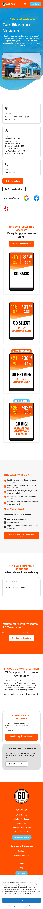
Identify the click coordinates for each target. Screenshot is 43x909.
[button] (39, 878)
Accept (21, 900)
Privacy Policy (28, 906)
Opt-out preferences (15, 906)
